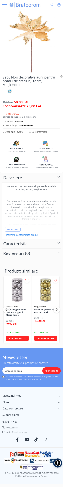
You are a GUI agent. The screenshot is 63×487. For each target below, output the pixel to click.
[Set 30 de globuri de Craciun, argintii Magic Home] (17, 290)
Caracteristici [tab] (15, 244)
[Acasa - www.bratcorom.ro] (25, 5)
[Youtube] (27, 440)
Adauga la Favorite (14, 131)
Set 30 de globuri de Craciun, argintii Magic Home (16, 312)
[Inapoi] (60, 76)
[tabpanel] (31, 41)
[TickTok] (36, 440)
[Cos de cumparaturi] (59, 5)
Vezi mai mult (13, 229)
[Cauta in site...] (52, 5)
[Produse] (4, 4)
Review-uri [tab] (16, 253)
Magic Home (12, 306)
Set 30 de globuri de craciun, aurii (44, 311)
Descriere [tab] (12, 178)
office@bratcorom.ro (16, 432)
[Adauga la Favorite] (27, 280)
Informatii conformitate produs (21, 234)
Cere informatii (39, 131)
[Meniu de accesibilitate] (57, 463)
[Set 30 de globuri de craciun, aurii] (45, 290)
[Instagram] (45, 440)
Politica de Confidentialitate (29, 379)
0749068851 (12, 427)
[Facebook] (17, 440)
